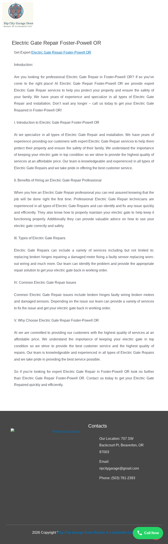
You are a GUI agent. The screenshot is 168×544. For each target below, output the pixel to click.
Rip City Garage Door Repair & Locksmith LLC (96, 532)
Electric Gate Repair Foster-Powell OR (61, 52)
